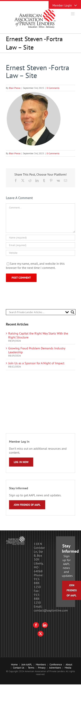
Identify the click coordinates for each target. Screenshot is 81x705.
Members (41, 664)
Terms (31, 667)
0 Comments (53, 87)
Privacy (41, 667)
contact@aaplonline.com (51, 610)
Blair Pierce (14, 87)
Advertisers (55, 667)
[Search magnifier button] (72, 312)
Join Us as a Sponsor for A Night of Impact (36, 363)
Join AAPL (26, 664)
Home (14, 664)
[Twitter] (40, 634)
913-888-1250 (37, 583)
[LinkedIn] (45, 625)
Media (68, 667)
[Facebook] (36, 625)
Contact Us (18, 667)
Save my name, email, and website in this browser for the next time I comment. (35, 266)
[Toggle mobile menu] (73, 14)
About (69, 664)
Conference (56, 664)
